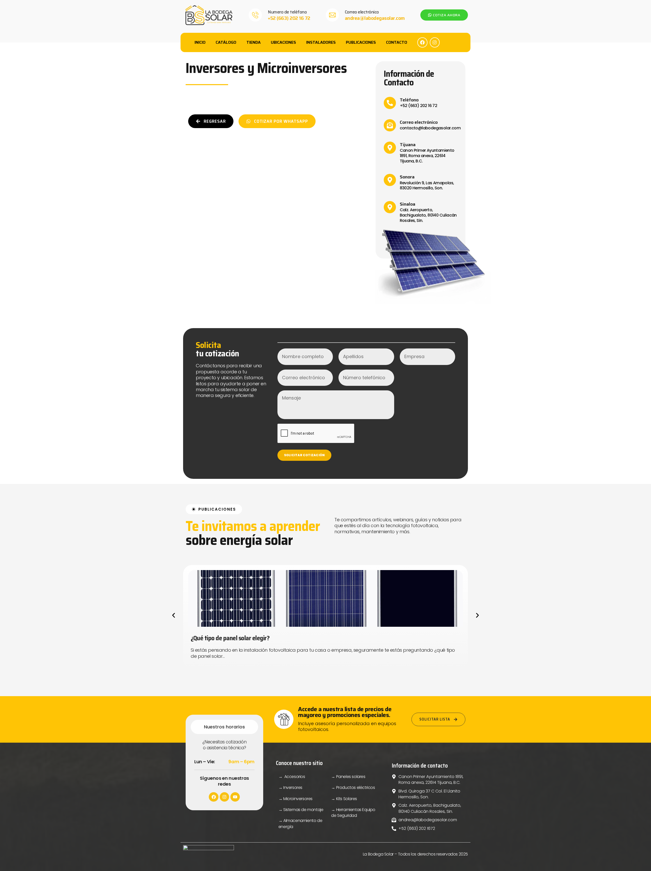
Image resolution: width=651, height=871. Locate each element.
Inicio (200, 42)
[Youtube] (235, 797)
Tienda (253, 42)
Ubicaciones (283, 42)
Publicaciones (361, 42)
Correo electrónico (362, 12)
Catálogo (226, 42)
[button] (173, 615)
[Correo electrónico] (332, 15)
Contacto (396, 42)
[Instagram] (435, 42)
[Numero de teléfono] (255, 15)
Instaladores (321, 42)
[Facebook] (422, 42)
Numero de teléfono (287, 12)
